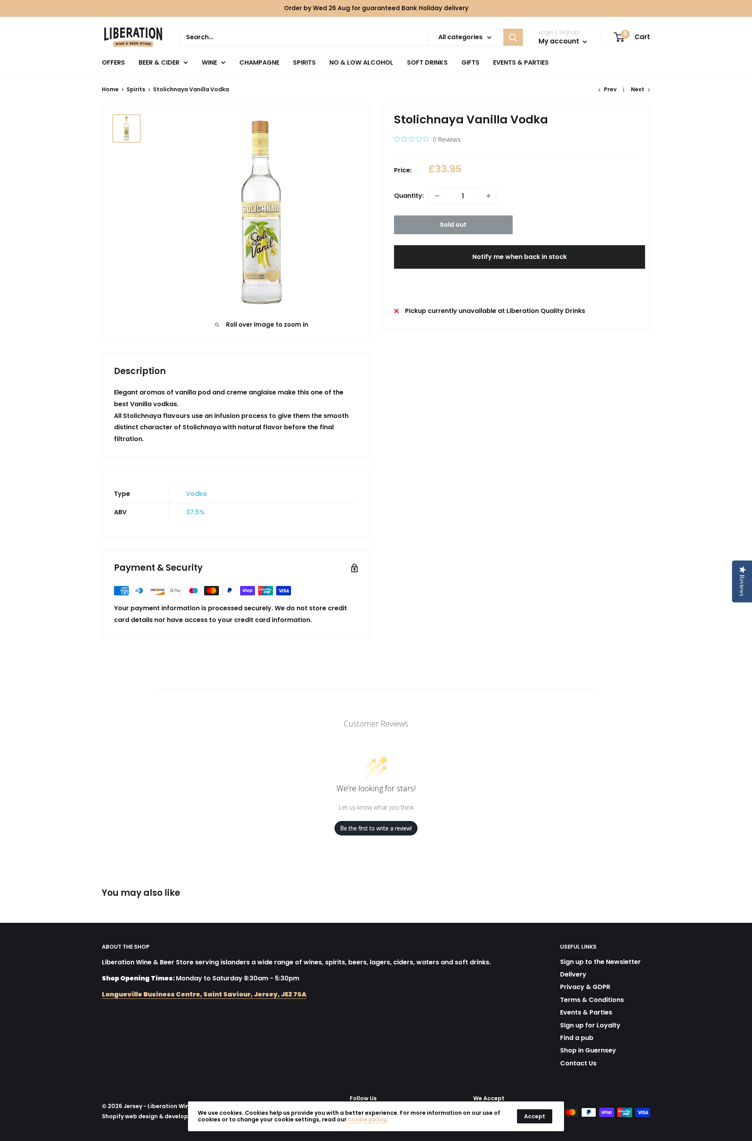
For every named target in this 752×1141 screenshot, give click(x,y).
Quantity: (409, 195)
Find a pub (576, 1037)
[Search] (513, 37)
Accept (534, 1116)
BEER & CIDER (159, 62)
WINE (209, 62)
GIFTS (470, 62)
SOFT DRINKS (427, 62)
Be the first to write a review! (376, 828)
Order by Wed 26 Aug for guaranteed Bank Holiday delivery (376, 8)
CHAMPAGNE (259, 62)
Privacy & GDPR (585, 986)
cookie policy (367, 1119)
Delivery (573, 974)
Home (110, 89)
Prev (610, 89)
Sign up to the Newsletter (600, 961)
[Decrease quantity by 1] (437, 196)
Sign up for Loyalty (590, 1025)
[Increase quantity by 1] (488, 196)
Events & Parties (586, 1012)
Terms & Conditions (592, 999)
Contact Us (578, 1063)
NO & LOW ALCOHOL (361, 62)
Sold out (453, 224)
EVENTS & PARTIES (521, 62)
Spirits (136, 89)
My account (560, 41)
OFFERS (113, 62)
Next (637, 89)
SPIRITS (304, 62)
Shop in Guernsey (588, 1050)
